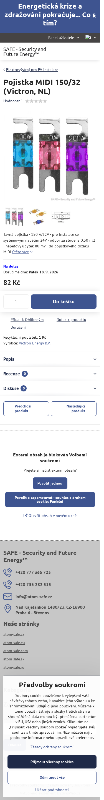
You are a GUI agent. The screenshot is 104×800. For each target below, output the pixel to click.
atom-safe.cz (13, 634)
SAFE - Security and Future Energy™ (24, 51)
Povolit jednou (49, 483)
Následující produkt (76, 409)
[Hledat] (66, 51)
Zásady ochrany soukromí (52, 746)
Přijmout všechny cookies (52, 761)
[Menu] (93, 51)
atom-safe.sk (13, 659)
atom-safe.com (15, 650)
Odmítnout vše (52, 777)
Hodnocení (12, 100)
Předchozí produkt (23, 409)
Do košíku (64, 301)
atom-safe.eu (14, 642)
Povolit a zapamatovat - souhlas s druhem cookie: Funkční (50, 499)
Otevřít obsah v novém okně (52, 515)
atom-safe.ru (13, 667)
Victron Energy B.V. (34, 343)
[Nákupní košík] (80, 51)
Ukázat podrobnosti (52, 789)
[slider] (36, 101)
